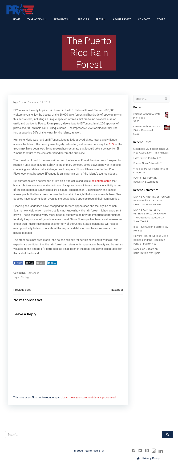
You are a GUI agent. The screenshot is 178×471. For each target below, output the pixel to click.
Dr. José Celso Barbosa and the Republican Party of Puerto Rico (150, 239)
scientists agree (101, 181)
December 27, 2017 (39, 102)
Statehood (33, 273)
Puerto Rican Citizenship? (147, 163)
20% (111, 144)
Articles (83, 19)
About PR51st (122, 19)
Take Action (35, 19)
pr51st (20, 102)
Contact (144, 19)
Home (16, 19)
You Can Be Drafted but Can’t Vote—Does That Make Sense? (151, 200)
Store (161, 19)
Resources (61, 19)
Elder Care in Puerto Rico (147, 158)
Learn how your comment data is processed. (89, 397)
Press (99, 19)
